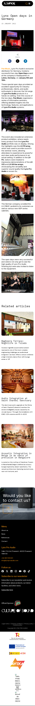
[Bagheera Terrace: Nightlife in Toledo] (17, 324)
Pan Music (5, 69)
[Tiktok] (29, 571)
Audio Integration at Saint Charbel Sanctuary (16, 399)
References (5, 538)
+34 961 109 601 (7, 558)
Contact (4, 541)
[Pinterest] (24, 571)
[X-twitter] (7, 571)
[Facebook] (2, 571)
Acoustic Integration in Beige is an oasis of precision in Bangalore (16, 455)
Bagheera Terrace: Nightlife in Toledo (14, 342)
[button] (26, 4)
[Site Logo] (9, 4)
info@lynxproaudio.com (9, 560)
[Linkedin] (11, 571)
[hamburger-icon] (29, 3)
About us (4, 530)
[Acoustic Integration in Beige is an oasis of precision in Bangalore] (17, 436)
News (3, 534)
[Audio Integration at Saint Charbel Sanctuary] (17, 381)
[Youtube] (20, 571)
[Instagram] (16, 571)
